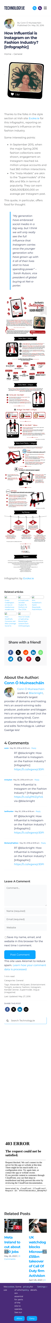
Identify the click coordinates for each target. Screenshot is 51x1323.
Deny (32, 1318)
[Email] (38, 659)
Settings (41, 1286)
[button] (6, 1252)
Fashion (26, 987)
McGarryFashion (11, 843)
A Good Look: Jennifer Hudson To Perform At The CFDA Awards (23, 604)
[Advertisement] (25, 1069)
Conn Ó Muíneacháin (31, 23)
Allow (19, 1318)
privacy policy (26, 1288)
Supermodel (26, 989)
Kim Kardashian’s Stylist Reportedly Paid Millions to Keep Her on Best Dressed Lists (37, 604)
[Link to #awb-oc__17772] (35, 8)
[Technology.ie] (14, 7)
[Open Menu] (45, 8)
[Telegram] (10, 659)
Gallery (13, 1229)
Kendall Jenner (11, 989)
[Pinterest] (29, 659)
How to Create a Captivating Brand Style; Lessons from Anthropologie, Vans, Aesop (24, 621)
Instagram (36, 987)
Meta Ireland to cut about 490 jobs (12, 1223)
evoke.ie (17, 987)
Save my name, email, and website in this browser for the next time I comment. (23, 941)
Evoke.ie (34, 118)
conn (6, 748)
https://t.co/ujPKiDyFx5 (28, 796)
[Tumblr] (19, 659)
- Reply (33, 748)
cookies (10, 1286)
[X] (18, 652)
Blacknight (36, 693)
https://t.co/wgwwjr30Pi (29, 769)
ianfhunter (9, 811)
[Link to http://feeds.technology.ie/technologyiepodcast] (40, 8)
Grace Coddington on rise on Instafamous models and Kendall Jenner (9, 604)
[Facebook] (10, 652)
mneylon (8, 780)
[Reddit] (26, 652)
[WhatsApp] (41, 652)
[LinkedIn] (33, 652)
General (20, 980)
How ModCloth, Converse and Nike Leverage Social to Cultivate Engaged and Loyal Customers (10, 621)
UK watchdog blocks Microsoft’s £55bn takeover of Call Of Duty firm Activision (37, 1223)
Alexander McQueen (20, 984)
